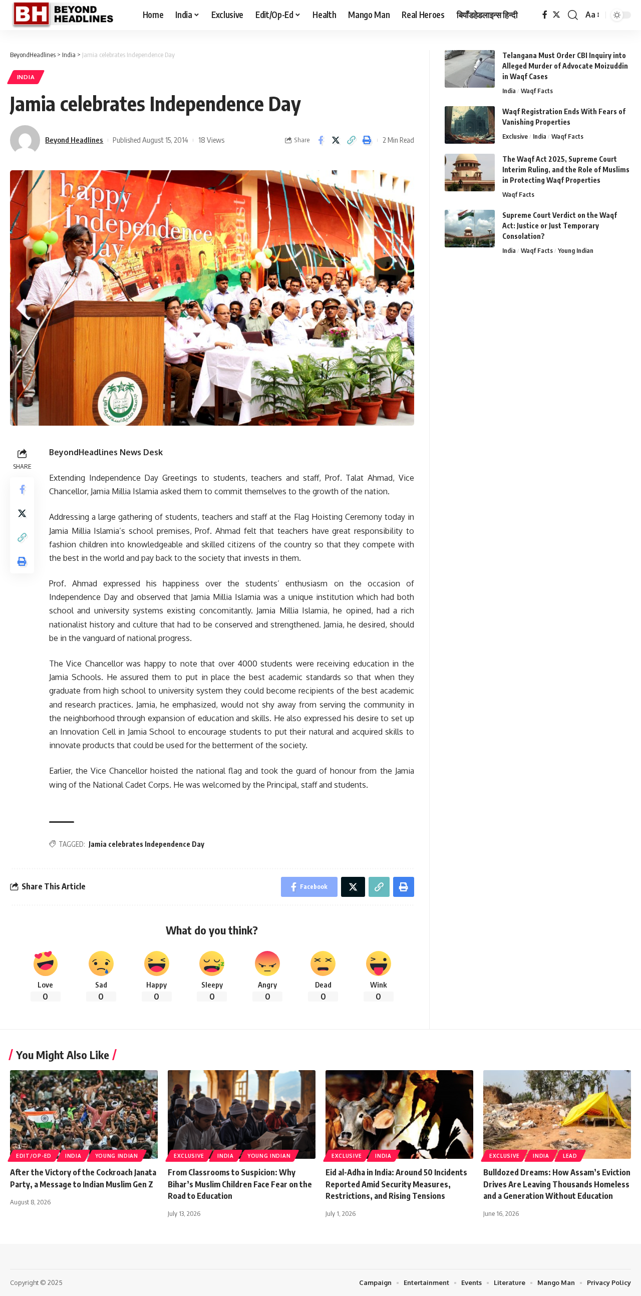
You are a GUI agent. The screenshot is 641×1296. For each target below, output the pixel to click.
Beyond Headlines (74, 139)
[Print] (367, 140)
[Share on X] (336, 140)
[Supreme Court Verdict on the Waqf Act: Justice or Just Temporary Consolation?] (470, 228)
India (26, 77)
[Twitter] (556, 15)
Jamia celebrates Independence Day (146, 844)
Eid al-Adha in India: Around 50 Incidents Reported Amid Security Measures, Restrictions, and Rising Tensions (396, 1183)
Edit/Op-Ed (34, 1156)
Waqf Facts (537, 91)
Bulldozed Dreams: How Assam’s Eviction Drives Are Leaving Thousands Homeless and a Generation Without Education (556, 1183)
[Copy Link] (352, 140)
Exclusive (515, 136)
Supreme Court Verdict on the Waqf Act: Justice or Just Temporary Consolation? (559, 225)
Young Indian (575, 250)
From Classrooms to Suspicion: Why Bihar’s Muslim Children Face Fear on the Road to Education (240, 1183)
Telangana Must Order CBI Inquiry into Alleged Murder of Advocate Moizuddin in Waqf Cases (565, 66)
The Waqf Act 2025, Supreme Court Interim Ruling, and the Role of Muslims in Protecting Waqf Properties (565, 169)
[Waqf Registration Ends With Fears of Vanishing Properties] (470, 125)
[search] (573, 15)
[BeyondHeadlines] (68, 15)
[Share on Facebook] (320, 140)
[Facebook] (545, 15)
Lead (570, 1156)
